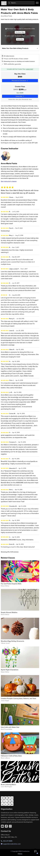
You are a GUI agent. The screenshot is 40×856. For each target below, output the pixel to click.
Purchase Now (20, 32)
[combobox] (21, 2)
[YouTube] (2, 826)
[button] (35, 851)
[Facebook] (6, 826)
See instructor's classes (9, 181)
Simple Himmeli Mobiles (9, 612)
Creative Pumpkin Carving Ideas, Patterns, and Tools (18, 698)
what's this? (29, 69)
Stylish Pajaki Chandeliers (9, 670)
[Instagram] (10, 826)
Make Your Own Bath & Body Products (15, 48)
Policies (20, 854)
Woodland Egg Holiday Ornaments (12, 641)
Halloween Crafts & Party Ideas (11, 756)
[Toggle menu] (37, 2)
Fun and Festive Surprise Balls (11, 584)
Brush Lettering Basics (8, 784)
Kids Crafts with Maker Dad (10, 727)
